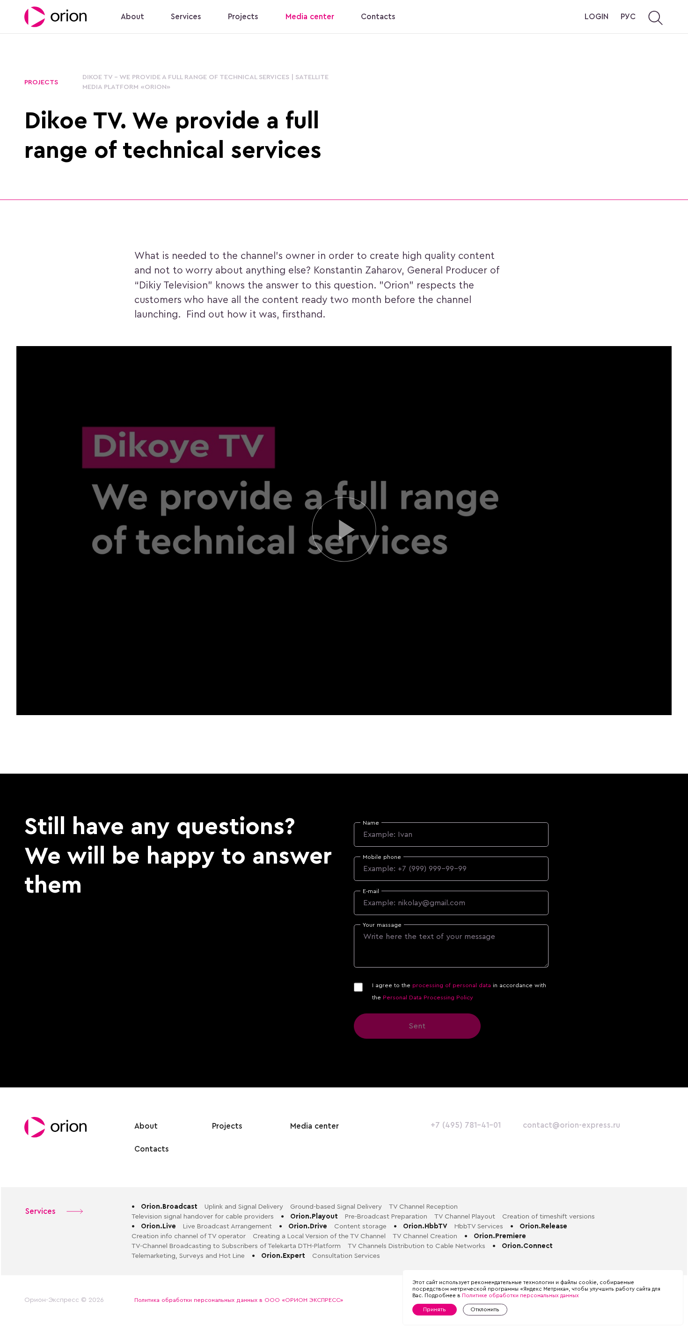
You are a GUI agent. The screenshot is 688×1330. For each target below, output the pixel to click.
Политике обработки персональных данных (520, 1295)
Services (186, 17)
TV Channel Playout (464, 1216)
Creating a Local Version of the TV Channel (319, 1236)
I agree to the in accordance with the (459, 991)
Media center (309, 17)
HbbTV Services (478, 1226)
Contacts (378, 17)
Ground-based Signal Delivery (336, 1206)
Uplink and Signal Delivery (244, 1206)
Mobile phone (382, 857)
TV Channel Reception (423, 1206)
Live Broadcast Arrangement (227, 1226)
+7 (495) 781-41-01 (466, 1125)
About (132, 17)
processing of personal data (451, 985)
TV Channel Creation (425, 1236)
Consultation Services (346, 1255)
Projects (243, 17)
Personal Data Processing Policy (428, 997)
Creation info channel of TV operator (189, 1236)
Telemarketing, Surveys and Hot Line (188, 1255)
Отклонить (484, 1309)
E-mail (371, 891)
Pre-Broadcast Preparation (386, 1216)
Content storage (360, 1226)
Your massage (382, 925)
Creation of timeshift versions (548, 1216)
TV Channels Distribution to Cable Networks (416, 1245)
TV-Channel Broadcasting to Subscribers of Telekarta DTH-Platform (236, 1245)
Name (371, 823)
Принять (434, 1309)
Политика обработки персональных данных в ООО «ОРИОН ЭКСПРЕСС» (238, 1300)
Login (596, 17)
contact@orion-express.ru (571, 1125)
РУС (628, 17)
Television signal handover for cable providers (203, 1216)
